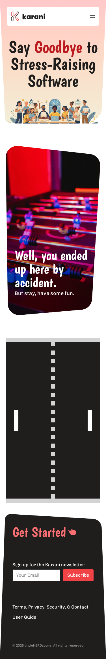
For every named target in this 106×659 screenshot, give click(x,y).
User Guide (24, 617)
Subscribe (78, 575)
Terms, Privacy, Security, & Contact (50, 607)
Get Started (39, 532)
